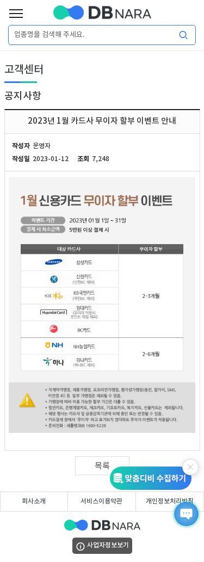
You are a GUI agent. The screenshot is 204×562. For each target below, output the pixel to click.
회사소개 (34, 501)
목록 (102, 466)
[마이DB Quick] (154, 478)
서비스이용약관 (101, 501)
